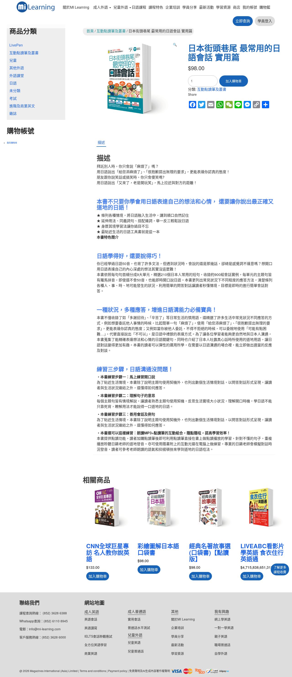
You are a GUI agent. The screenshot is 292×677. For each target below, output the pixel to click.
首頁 (90, 30)
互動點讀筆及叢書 (111, 30)
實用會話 (134, 619)
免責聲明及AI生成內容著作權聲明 (149, 671)
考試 (13, 98)
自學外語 (220, 653)
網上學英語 (222, 619)
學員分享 (189, 7)
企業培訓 (172, 7)
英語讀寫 (90, 628)
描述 (101, 142)
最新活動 (206, 7)
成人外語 (100, 7)
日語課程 (139, 7)
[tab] (101, 143)
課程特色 (156, 7)
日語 (13, 83)
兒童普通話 (136, 651)
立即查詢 (242, 20)
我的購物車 (12, 142)
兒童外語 (120, 7)
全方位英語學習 (95, 644)
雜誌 (13, 113)
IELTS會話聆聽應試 (98, 636)
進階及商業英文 (22, 105)
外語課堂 (16, 75)
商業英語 (90, 653)
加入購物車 (234, 81)
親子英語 (220, 636)
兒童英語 (134, 642)
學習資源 (223, 7)
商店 (236, 7)
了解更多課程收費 (280, 569)
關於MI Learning (76, 7)
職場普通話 (222, 644)
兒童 (13, 60)
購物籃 (264, 7)
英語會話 (90, 619)
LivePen (16, 45)
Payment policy (117, 671)
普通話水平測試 (139, 627)
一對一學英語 (224, 627)
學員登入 (265, 20)
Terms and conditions (93, 671)
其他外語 (16, 67)
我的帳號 (249, 7)
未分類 (14, 90)
